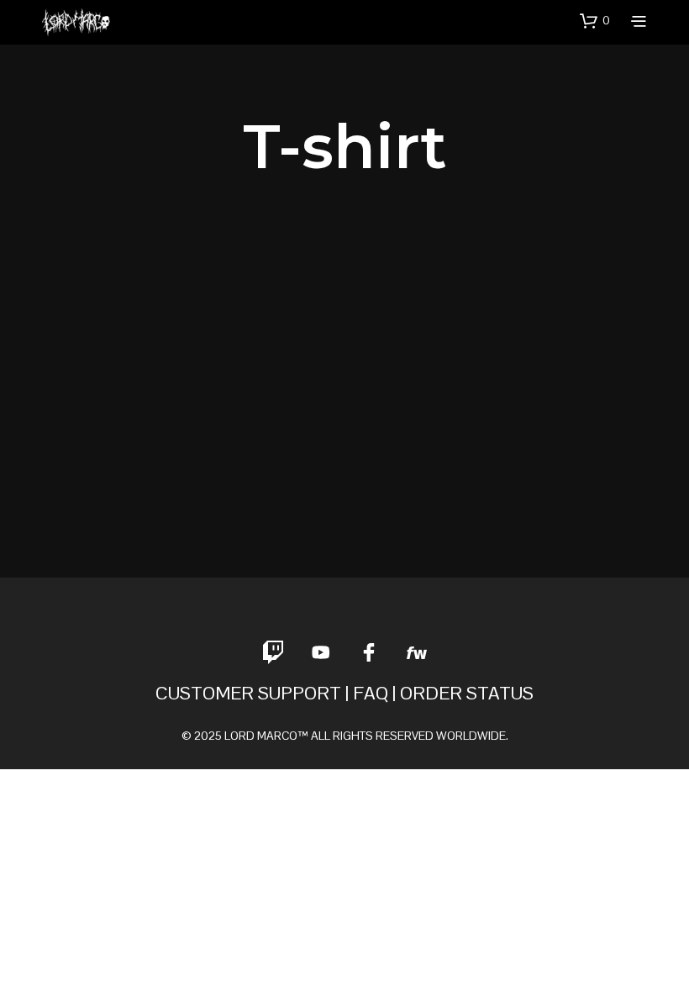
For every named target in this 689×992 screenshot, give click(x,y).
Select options (102, 524)
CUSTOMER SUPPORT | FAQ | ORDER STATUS (344, 692)
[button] (595, 21)
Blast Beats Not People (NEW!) (90, 484)
